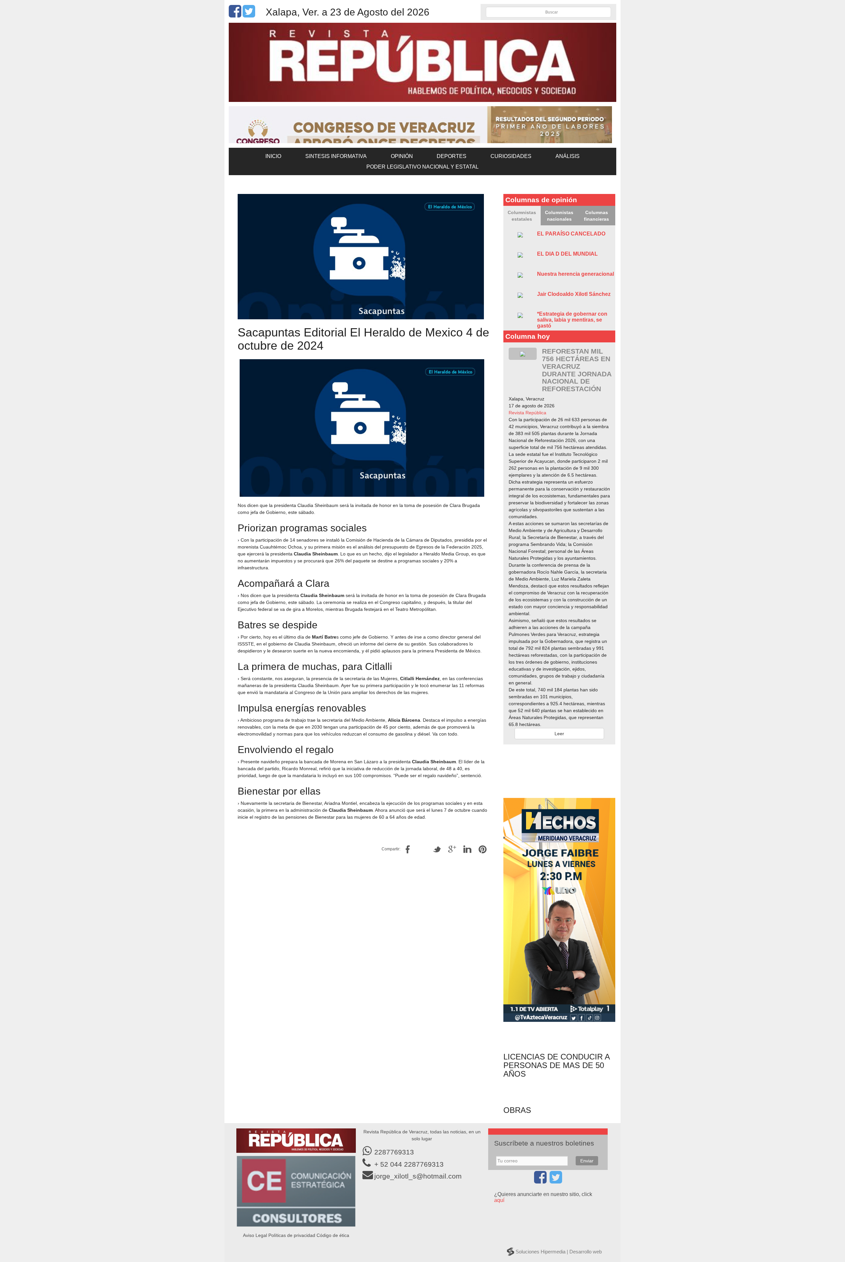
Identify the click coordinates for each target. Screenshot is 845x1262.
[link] (527, 412)
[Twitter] (249, 14)
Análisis (568, 156)
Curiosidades (510, 156)
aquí (499, 1200)
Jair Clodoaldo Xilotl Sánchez (574, 294)
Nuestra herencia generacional (575, 274)
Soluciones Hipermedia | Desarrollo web (559, 1251)
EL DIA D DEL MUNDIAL (567, 254)
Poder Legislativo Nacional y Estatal (422, 167)
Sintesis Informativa (336, 156)
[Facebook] (235, 14)
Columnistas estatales (522, 216)
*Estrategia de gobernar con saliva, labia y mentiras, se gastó (572, 319)
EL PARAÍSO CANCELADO (571, 234)
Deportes (451, 156)
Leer (559, 733)
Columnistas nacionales (559, 216)
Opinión (402, 156)
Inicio (273, 156)
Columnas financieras (596, 216)
